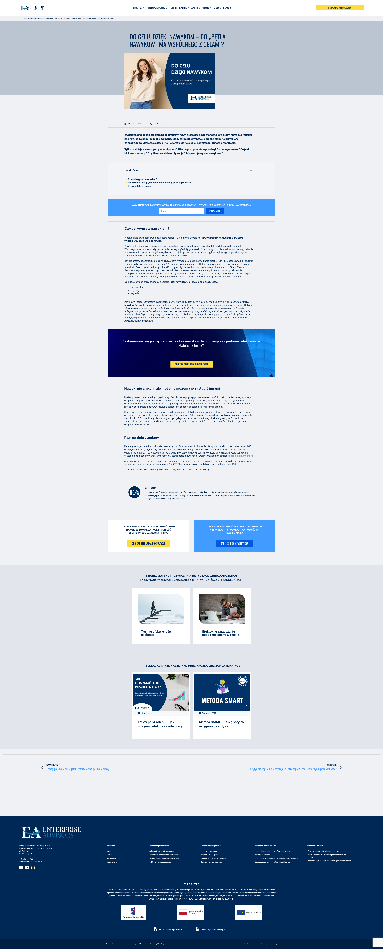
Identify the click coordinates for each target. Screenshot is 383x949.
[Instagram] (33, 868)
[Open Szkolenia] (144, 8)
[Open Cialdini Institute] (188, 8)
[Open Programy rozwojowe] (168, 8)
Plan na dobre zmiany (139, 186)
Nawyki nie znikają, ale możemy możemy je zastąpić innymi (160, 183)
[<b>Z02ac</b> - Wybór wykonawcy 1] (156, 929)
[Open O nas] (220, 8)
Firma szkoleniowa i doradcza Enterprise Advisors (41, 19)
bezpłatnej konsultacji (241, 455)
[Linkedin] (27, 868)
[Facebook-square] (21, 868)
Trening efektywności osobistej (156, 633)
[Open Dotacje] (199, 8)
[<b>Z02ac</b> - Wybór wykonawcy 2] (197, 929)
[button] (251, 170)
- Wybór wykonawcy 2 (212, 929)
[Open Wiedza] (210, 8)
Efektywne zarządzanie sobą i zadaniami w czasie (220, 633)
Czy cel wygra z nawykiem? (142, 179)
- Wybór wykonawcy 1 (171, 929)
